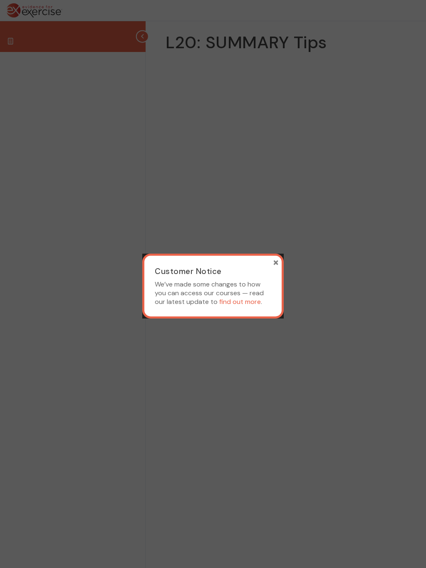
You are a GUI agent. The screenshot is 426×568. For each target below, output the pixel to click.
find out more (240, 301)
